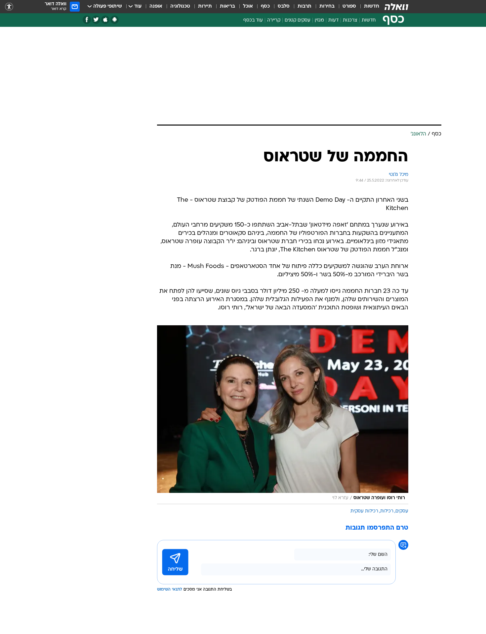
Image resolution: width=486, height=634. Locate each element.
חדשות (371, 6)
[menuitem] (367, 6)
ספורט (349, 6)
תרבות (304, 6)
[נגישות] (9, 7)
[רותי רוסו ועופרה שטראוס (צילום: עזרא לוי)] (282, 327)
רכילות (386, 423)
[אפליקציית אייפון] (105, 20)
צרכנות (350, 20)
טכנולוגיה (180, 6)
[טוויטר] (96, 20)
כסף (265, 6)
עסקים (401, 423)
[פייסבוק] (87, 20)
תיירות (205, 6)
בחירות (327, 6)
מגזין (319, 20)
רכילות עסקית (364, 423)
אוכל (248, 6)
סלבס (284, 6)
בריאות (227, 6)
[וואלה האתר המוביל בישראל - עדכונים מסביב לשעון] (396, 6)
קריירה (273, 20)
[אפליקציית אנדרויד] (114, 20)
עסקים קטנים (297, 20)
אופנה (155, 6)
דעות (333, 20)
